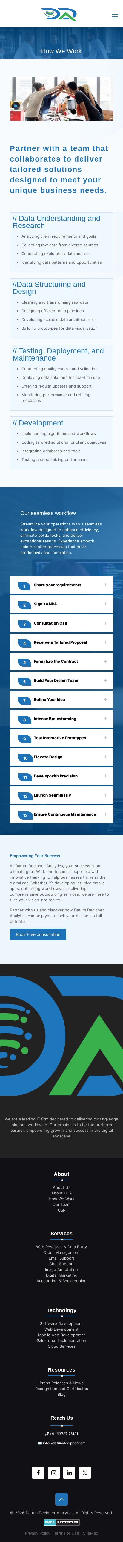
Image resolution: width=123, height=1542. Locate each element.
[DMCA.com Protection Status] (62, 1523)
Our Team (61, 1204)
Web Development (61, 1329)
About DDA (61, 1193)
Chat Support (61, 1263)
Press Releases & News (62, 1382)
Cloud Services (62, 1346)
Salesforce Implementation (61, 1340)
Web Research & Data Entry (61, 1246)
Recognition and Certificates (61, 1388)
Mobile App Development (61, 1334)
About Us (61, 1187)
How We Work (62, 1198)
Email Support (61, 1258)
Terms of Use (66, 1533)
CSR (61, 1210)
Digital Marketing (61, 1275)
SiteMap (90, 1533)
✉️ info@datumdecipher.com (61, 1443)
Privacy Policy (37, 1533)
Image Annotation (61, 1269)
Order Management (61, 1252)
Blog (62, 1394)
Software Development (61, 1323)
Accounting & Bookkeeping (61, 1280)
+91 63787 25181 (63, 1434)
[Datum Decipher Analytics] (61, 16)
